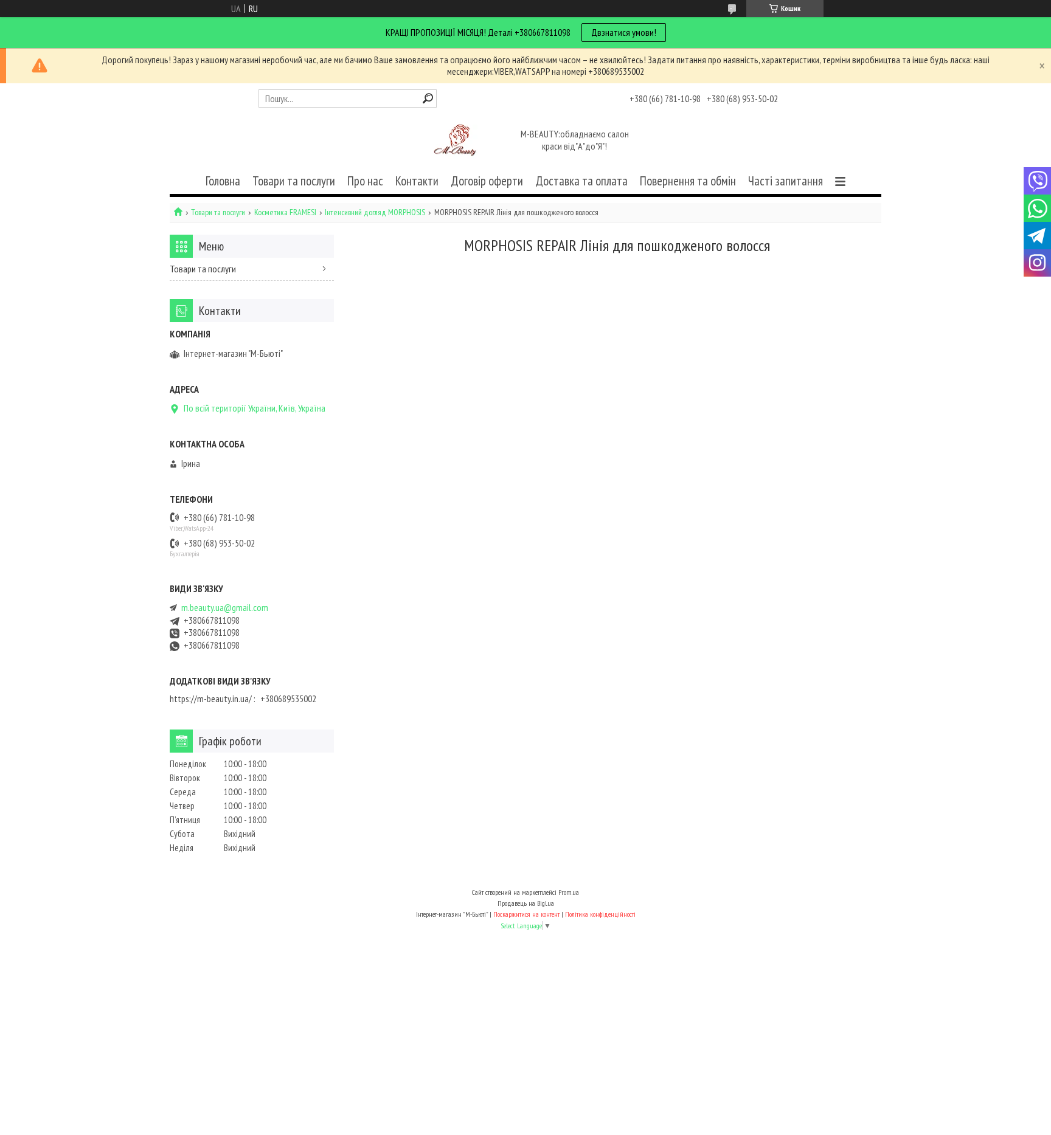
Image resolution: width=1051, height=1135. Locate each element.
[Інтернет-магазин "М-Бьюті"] (457, 141)
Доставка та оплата (581, 181)
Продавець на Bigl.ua (526, 903)
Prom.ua (568, 892)
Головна (223, 181)
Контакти (417, 181)
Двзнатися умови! (623, 32)
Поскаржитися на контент (526, 914)
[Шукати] (428, 98)
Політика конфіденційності (600, 914)
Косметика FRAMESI (285, 212)
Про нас (365, 181)
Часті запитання (785, 181)
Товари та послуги (293, 181)
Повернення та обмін (688, 181)
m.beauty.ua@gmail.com (224, 607)
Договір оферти (487, 181)
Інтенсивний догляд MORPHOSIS (375, 212)
